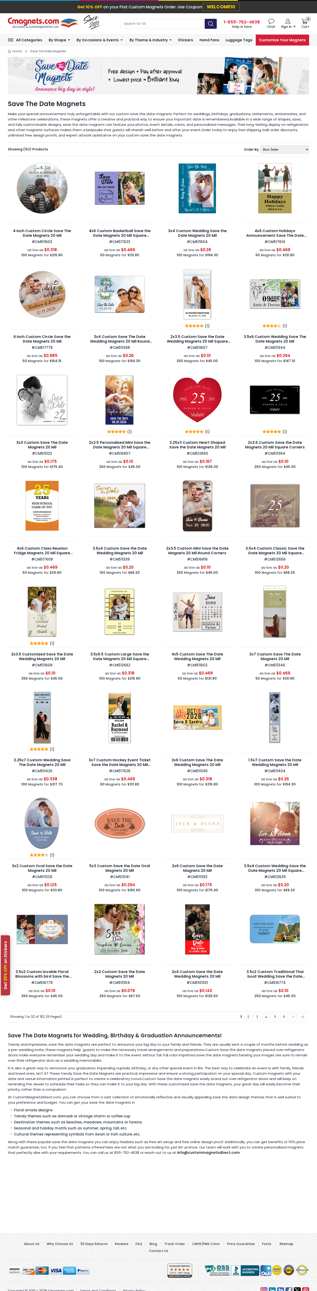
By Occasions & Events (98, 40)
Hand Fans (209, 40)
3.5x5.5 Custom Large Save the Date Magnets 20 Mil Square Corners (119, 659)
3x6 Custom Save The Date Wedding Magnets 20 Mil (197, 762)
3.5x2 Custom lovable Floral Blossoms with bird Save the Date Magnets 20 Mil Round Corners (42, 978)
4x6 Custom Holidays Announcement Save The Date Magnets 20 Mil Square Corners (275, 235)
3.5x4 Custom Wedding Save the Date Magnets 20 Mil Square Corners (275, 870)
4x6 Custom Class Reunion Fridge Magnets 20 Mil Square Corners (42, 553)
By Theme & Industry (148, 40)
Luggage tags (239, 40)
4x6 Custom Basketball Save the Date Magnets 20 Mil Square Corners (120, 235)
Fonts (266, 1244)
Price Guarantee (241, 1244)
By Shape (57, 40)
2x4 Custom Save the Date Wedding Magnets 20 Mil (197, 974)
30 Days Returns (94, 1244)
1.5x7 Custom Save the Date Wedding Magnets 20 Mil (274, 762)
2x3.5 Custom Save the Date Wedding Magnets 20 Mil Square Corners (197, 341)
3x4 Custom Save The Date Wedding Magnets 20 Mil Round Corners (119, 341)
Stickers (185, 40)
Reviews (121, 1244)
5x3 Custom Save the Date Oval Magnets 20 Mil (119, 868)
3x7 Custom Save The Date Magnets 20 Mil (275, 657)
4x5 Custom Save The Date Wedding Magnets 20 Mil (197, 657)
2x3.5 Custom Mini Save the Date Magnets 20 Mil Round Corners (197, 551)
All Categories (29, 40)
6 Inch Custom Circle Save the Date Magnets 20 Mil (42, 339)
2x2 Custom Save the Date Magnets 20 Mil (119, 974)
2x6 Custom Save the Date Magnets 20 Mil (197, 868)
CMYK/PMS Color (206, 1244)
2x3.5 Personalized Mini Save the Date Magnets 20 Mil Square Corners (119, 447)
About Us (31, 1244)
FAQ (139, 1244)
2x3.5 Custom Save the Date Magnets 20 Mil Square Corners (275, 445)
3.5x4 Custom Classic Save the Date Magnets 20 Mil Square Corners (275, 553)
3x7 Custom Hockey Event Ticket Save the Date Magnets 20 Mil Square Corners (120, 764)
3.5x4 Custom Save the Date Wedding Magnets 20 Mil (120, 551)
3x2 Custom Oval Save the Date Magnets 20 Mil (42, 868)
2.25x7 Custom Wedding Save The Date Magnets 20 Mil (42, 762)
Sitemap (286, 1244)
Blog (153, 1244)
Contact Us (158, 1251)
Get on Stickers (5, 965)
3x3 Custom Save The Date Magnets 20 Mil (42, 445)
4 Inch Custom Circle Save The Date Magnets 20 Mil (42, 233)
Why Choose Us (60, 1244)
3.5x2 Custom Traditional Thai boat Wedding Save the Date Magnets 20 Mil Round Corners (275, 976)
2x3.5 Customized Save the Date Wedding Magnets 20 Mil (42, 657)
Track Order (174, 1244)
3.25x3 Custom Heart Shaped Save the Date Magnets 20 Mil (197, 445)
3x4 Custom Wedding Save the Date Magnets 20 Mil (197, 233)
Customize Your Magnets (282, 40)
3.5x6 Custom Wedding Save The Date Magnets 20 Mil (275, 339)
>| (302, 1017)
